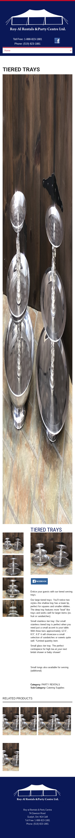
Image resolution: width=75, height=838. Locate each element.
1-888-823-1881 (33, 39)
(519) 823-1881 (31, 43)
